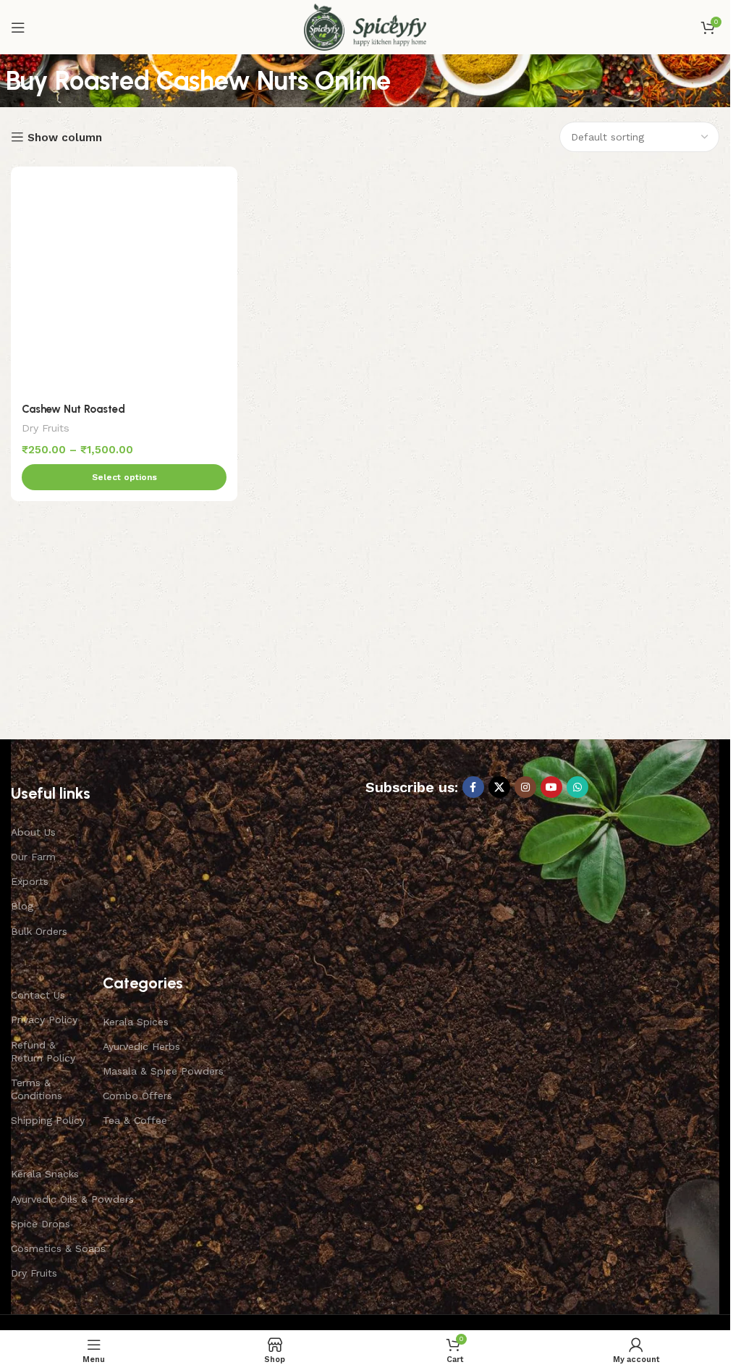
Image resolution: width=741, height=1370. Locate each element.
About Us (33, 832)
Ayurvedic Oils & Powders (72, 1199)
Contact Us (38, 995)
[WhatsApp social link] (577, 787)
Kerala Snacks (45, 1174)
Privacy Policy (44, 1019)
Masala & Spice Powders (163, 1071)
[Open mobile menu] (18, 27)
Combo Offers (137, 1095)
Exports (29, 881)
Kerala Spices (136, 1022)
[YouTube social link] (551, 787)
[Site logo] (365, 26)
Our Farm (33, 856)
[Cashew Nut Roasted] (124, 280)
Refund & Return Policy (43, 1051)
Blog (22, 906)
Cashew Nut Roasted (73, 409)
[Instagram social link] (525, 787)
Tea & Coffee (135, 1120)
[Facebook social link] (473, 787)
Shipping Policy (48, 1120)
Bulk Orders (39, 931)
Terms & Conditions (36, 1089)
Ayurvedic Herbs (141, 1046)
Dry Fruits (45, 428)
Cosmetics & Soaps (58, 1248)
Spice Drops (40, 1224)
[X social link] (499, 787)
